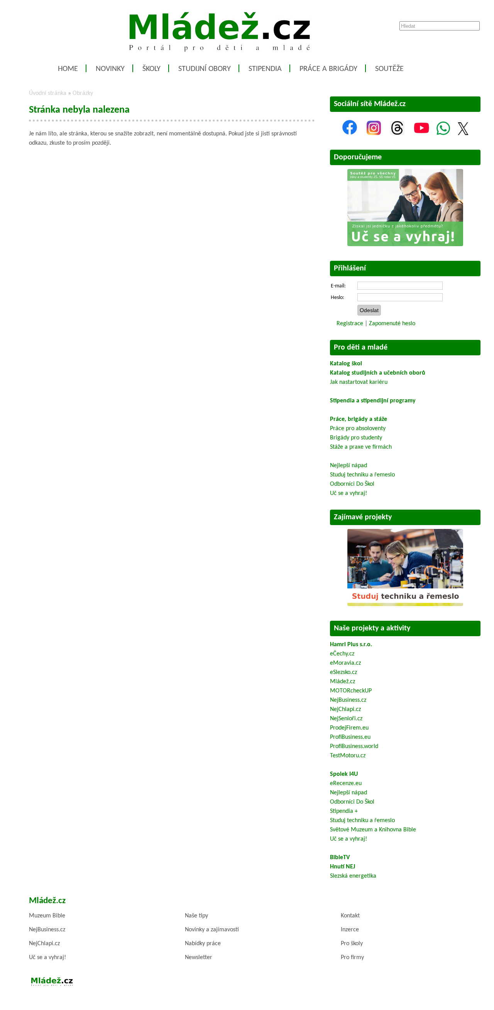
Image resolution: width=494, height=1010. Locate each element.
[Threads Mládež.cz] (397, 133)
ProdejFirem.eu (349, 728)
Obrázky (83, 93)
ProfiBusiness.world (354, 746)
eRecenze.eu (346, 783)
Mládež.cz (342, 682)
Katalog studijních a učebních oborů (377, 373)
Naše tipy (196, 916)
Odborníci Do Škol (352, 484)
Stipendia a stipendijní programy (373, 401)
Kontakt (350, 916)
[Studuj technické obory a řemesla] (405, 604)
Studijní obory (204, 69)
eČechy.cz (342, 654)
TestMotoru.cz (347, 756)
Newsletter (198, 957)
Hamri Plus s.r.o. (351, 645)
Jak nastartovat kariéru (358, 382)
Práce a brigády (328, 69)
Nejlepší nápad (348, 466)
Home (68, 69)
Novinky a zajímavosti (212, 930)
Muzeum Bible (47, 916)
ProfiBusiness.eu (350, 737)
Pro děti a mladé (360, 347)
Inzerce (350, 930)
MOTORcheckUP (351, 691)
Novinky (110, 69)
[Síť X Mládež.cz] (463, 133)
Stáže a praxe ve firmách (361, 447)
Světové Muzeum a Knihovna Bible (373, 830)
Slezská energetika (353, 876)
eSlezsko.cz (343, 672)
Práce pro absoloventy (358, 429)
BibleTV (340, 858)
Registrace (350, 324)
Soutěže (389, 69)
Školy (151, 69)
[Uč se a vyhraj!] (405, 245)
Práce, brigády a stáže (358, 419)
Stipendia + (344, 811)
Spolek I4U (344, 774)
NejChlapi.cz (345, 709)
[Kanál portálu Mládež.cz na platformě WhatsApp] (443, 133)
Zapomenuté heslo (392, 324)
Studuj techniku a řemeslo (362, 475)
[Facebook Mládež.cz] (349, 133)
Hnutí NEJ (342, 867)
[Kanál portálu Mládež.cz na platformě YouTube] (421, 133)
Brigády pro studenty (356, 438)
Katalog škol (346, 364)
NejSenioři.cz (346, 719)
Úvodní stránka (47, 93)
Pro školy (352, 944)
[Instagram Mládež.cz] (374, 133)
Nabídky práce (203, 944)
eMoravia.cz (345, 663)
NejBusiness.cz (348, 700)
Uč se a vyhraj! (348, 493)
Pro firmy (352, 957)
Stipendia (265, 69)
